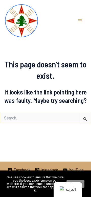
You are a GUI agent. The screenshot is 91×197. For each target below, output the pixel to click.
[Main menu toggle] (80, 21)
